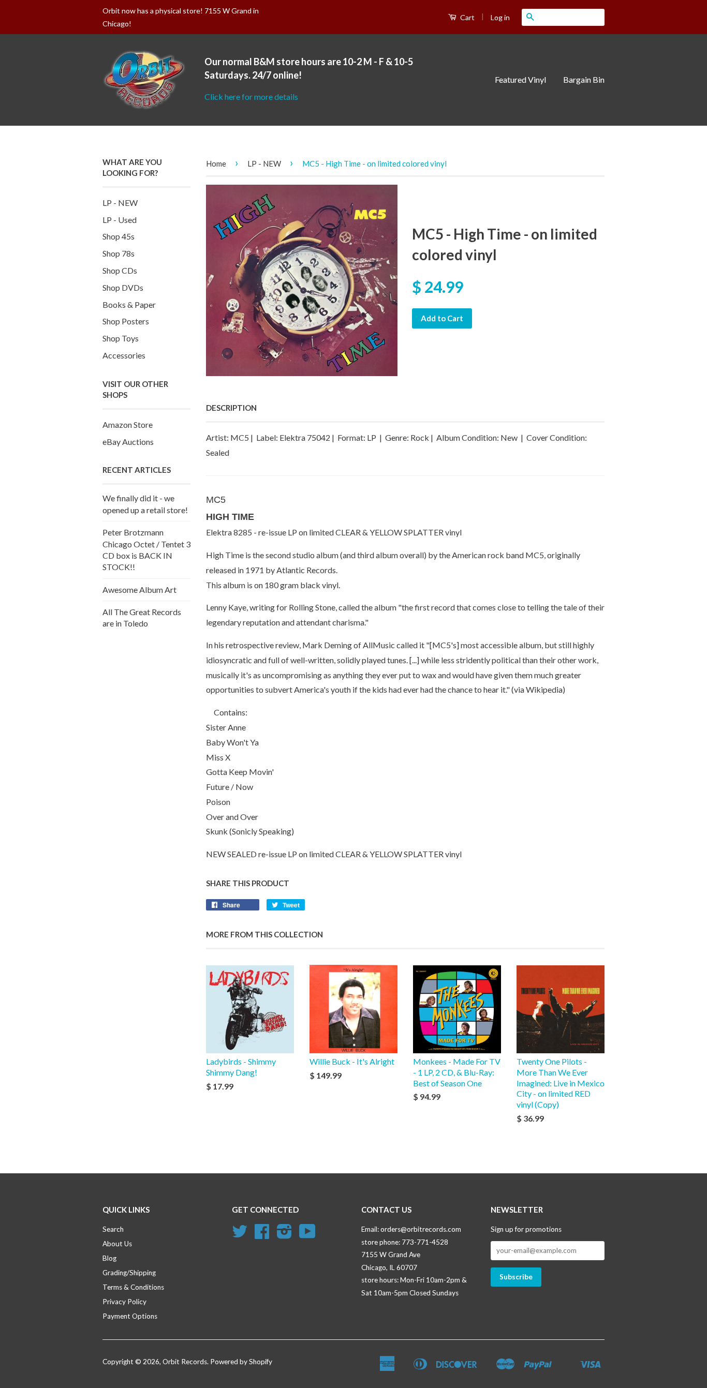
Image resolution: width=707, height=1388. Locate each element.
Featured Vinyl (520, 79)
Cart (467, 17)
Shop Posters (125, 321)
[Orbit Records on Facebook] (262, 1235)
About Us (117, 1244)
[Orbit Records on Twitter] (239, 1235)
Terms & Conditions (133, 1287)
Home (216, 163)
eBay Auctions (128, 441)
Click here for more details (251, 96)
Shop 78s (118, 253)
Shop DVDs (122, 287)
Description (231, 407)
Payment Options (129, 1316)
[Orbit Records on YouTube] (307, 1235)
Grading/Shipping (129, 1272)
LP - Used (119, 220)
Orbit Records (185, 1361)
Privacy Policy (124, 1301)
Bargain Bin (584, 79)
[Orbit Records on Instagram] (284, 1235)
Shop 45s (118, 236)
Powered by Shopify (241, 1361)
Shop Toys (120, 338)
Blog (109, 1258)
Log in (500, 17)
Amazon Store (127, 424)
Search (113, 1229)
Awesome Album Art (139, 589)
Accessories (123, 355)
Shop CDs (119, 270)
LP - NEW (120, 202)
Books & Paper (129, 304)
